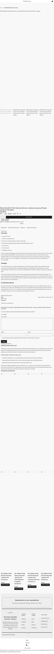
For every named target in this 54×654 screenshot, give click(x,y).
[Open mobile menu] (1, 1)
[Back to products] (2, 9)
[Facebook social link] (24, 224)
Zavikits (6, 260)
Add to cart (29, 217)
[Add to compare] (2, 571)
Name (2, 332)
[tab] (4, 227)
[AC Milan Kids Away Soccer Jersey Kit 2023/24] (7, 422)
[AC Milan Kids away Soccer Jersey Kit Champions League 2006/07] (20, 422)
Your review (4, 316)
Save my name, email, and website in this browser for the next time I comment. (21, 338)
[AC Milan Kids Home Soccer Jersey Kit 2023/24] (47, 422)
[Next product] (4, 9)
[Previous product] (1, 9)
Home (1, 7)
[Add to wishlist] (9, 571)
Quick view (6, 571)
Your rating (4, 314)
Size (1, 213)
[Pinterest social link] (28, 224)
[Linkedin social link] (29, 224)
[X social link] (26, 224)
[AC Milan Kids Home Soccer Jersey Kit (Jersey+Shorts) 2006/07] (34, 422)
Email (29, 332)
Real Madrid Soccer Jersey (11, 7)
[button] (1, 59)
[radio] (5, 213)
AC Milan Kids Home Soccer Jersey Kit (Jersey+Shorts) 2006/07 (33, 577)
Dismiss (19, 651)
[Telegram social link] (31, 224)
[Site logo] (27, 1)
